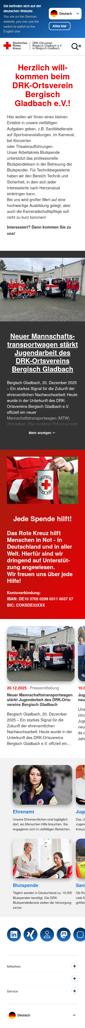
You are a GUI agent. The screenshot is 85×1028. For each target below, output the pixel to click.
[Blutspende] (42, 858)
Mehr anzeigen (40, 432)
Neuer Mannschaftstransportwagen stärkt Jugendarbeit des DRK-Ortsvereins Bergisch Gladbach (42, 352)
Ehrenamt (23, 811)
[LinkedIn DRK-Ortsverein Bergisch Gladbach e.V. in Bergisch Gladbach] (14, 934)
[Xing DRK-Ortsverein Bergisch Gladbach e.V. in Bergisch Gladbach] (30, 934)
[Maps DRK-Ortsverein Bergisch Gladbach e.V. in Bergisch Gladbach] (47, 934)
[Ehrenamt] (42, 785)
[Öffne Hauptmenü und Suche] (76, 46)
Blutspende (25, 885)
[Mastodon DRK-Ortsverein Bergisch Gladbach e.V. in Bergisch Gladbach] (64, 934)
